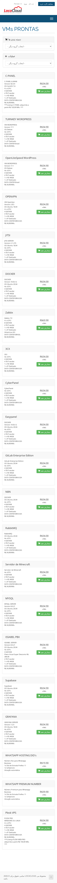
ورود (25, 4)
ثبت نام (31, 4)
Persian (17, 4)
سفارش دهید (45, 91)
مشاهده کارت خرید (46, 4)
